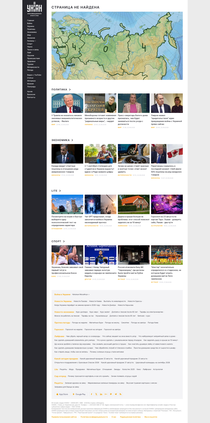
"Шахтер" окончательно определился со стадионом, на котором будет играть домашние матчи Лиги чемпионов (166, 273)
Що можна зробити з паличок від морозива (72, 344)
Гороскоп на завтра (112, 329)
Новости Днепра (109, 305)
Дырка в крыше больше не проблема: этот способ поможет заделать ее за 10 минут (134, 219)
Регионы (31, 41)
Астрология (157, 226)
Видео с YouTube (34, 75)
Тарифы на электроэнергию (151, 312)
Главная (30, 20)
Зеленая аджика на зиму (75, 383)
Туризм (30, 64)
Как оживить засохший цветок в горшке (109, 344)
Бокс (54, 276)
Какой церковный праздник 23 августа (131, 359)
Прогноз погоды (62, 322)
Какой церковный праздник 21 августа (117, 362)
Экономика (32, 32)
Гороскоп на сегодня (93, 329)
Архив (29, 91)
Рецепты (63, 369)
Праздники (80, 369)
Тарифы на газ (87, 316)
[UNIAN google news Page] (106, 394)
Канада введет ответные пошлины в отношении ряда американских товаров (65, 169)
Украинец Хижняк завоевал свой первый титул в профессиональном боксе (67, 270)
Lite (54, 190)
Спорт (29, 44)
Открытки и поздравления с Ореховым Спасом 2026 (76, 362)
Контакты (31, 97)
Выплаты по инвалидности (115, 301)
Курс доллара (82, 312)
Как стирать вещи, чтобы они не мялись (71, 352)
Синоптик (125, 323)
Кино (139, 369)
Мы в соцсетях (150, 417)
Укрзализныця (102, 316)
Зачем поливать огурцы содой (124, 376)
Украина (30, 26)
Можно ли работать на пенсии (66, 316)
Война (29, 23)
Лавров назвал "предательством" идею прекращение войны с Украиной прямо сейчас (166, 119)
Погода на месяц (112, 323)
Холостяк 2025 (128, 369)
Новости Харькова (125, 305)
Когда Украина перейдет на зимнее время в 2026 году (77, 305)
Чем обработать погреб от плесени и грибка (113, 348)
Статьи (30, 78)
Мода (71, 369)
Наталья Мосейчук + (80, 294)
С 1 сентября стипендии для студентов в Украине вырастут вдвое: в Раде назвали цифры (99, 169)
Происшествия (33, 58)
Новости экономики (64, 312)
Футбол (121, 279)
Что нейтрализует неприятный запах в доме (156, 336)
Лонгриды (31, 87)
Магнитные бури (96, 323)
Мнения (30, 84)
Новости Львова (80, 301)
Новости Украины (63, 301)
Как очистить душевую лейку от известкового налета (150, 344)
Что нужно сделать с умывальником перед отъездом (119, 340)
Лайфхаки (122, 226)
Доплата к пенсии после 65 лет (123, 316)
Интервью (31, 81)
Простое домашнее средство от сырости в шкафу (154, 348)
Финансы (56, 175)
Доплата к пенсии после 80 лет (125, 312)
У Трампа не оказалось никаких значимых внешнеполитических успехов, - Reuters (67, 118)
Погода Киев (153, 323)
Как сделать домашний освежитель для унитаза (74, 340)
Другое (88, 279)
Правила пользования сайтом (64, 417)
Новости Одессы (135, 301)
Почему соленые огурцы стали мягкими (107, 352)
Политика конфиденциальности (94, 417)
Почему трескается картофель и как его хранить (88, 376)
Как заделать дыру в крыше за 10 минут (161, 340)
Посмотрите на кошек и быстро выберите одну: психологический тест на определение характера (67, 221)
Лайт (29, 53)
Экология (31, 38)
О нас (114, 417)
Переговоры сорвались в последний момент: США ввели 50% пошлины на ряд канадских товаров (166, 170)
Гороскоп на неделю (74, 329)
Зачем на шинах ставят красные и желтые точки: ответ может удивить (133, 169)
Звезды (117, 369)
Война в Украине (62, 294)
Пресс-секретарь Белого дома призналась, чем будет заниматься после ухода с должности (133, 119)
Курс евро (94, 312)
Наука (29, 47)
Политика (31, 29)
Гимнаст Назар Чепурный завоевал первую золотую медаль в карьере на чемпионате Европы (100, 271)
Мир (29, 35)
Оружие (30, 55)
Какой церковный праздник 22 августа (96, 359)
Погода (30, 70)
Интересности (33, 67)
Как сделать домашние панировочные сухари (73, 348)
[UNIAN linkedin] (101, 394)
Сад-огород (60, 376)
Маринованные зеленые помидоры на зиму (106, 383)
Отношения (57, 229)
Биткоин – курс (144, 316)
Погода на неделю (79, 323)
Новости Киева (95, 301)
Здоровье (31, 61)
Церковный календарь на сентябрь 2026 (153, 362)
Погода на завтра (138, 323)
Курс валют (105, 312)
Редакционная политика (130, 417)
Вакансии (31, 94)
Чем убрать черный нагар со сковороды (83, 336)
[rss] (120, 394)
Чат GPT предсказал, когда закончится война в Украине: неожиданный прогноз (98, 219)
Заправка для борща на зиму (66, 387)
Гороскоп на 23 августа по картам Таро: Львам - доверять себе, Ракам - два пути (166, 219)
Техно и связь (33, 50)
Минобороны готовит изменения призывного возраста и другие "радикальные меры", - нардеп (100, 118)
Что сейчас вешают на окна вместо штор (119, 336)
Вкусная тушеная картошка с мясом (141, 383)
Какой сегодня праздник (66, 358)
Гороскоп (59, 329)
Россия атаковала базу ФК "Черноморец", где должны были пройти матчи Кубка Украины (131, 271)
